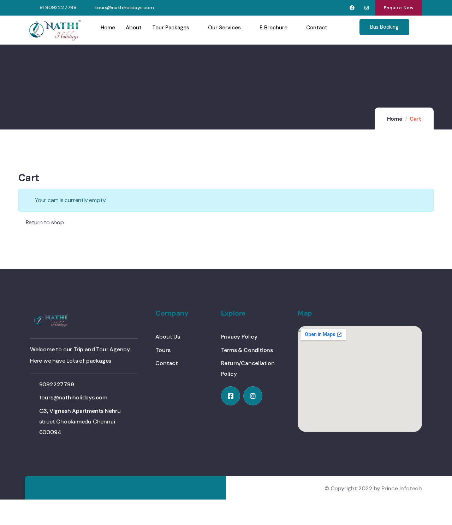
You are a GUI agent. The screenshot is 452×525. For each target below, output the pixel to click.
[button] (398, 8)
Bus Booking (384, 26)
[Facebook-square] (230, 395)
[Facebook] (352, 7)
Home (108, 27)
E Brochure (273, 27)
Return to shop (44, 222)
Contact (316, 27)
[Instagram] (366, 7)
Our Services (224, 27)
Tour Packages (170, 27)
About (134, 27)
